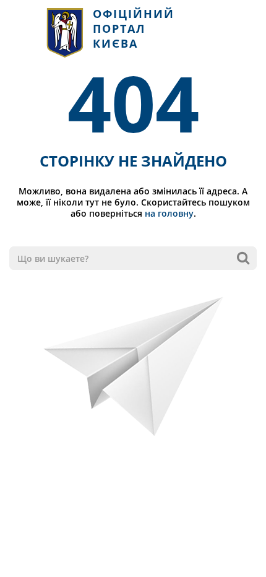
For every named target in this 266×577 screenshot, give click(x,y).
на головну (169, 213)
